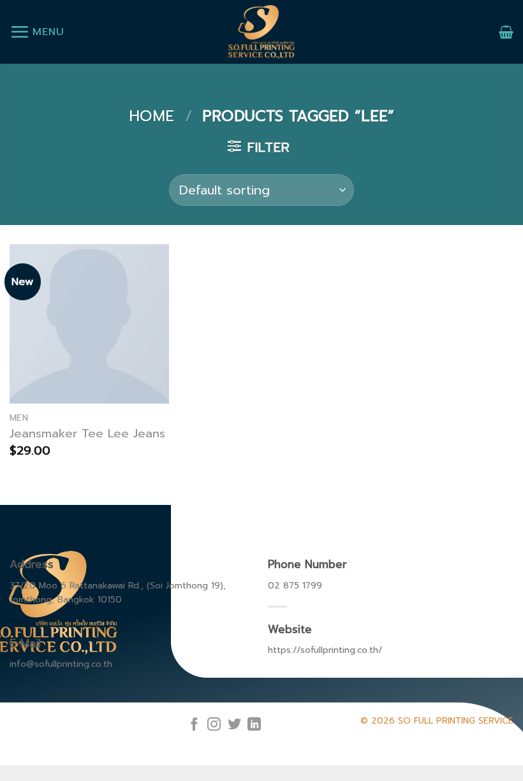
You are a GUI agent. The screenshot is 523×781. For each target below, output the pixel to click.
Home (151, 116)
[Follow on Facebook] (194, 725)
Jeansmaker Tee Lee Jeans (87, 433)
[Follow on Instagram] (214, 725)
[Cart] (506, 32)
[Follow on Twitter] (234, 725)
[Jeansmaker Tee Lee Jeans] (89, 324)
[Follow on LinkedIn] (254, 725)
